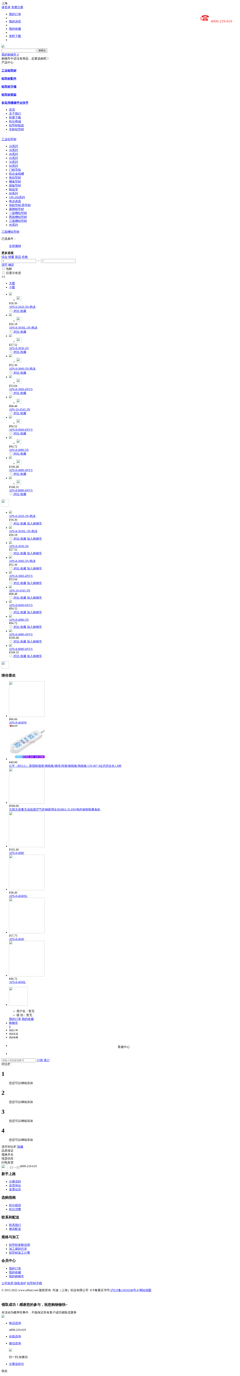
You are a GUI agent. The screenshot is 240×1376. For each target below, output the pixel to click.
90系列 (13, 224)
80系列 (13, 193)
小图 (12, 287)
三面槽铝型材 (18, 220)
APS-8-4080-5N (19, 449)
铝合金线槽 (16, 173)
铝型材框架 (9, 94)
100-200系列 (17, 197)
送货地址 (15, 1185)
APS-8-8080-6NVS (21, 490)
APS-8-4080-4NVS (21, 470)
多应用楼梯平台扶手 (15, 102)
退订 (47, 1060)
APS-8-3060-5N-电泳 (22, 368)
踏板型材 (15, 185)
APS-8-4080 (16, 852)
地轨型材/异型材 (20, 205)
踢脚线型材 (16, 209)
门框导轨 (15, 169)
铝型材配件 (9, 78)
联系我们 (15, 1225)
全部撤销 (15, 246)
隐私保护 (20, 1283)
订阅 (40, 1060)
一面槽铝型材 (18, 213)
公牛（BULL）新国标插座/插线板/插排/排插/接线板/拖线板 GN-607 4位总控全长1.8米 (65, 765)
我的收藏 (15, 28)
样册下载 (15, 117)
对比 (17, 311)
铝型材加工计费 (19, 1252)
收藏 (23, 311)
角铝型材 (15, 177)
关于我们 (15, 113)
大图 (12, 283)
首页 (12, 109)
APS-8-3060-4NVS (21, 389)
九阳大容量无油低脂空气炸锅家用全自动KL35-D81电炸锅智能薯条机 (54, 809)
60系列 (13, 165)
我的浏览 (15, 21)
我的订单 (15, 14)
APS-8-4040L (17, 982)
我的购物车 (16, 1276)
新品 (18, 256)
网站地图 (145, 1290)
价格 (25, 256)
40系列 (13, 154)
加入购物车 (34, 523)
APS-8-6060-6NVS (21, 429)
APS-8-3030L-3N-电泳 (23, 327)
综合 (5, 256)
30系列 (13, 150)
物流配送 (15, 1228)
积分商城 (15, 121)
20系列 (13, 146)
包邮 (9, 268)
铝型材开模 (9, 86)
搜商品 (42, 50)
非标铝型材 (16, 129)
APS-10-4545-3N (19, 409)
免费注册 (17, 7)
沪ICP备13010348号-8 (124, 1290)
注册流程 (15, 1181)
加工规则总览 (18, 1248)
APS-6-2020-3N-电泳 (22, 306)
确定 (11, 264)
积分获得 (15, 1205)
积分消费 (15, 1209)
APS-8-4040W (18, 722)
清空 (5, 264)
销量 (11, 256)
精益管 (13, 189)
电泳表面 (15, 201)
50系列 (13, 161)
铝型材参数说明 (19, 1244)
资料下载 (15, 36)
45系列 (13, 158)
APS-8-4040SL (18, 896)
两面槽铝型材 (18, 217)
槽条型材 (15, 181)
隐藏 (20, 1146)
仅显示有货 (13, 273)
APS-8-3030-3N (19, 348)
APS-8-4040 (16, 939)
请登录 (6, 7)
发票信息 (15, 1189)
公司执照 (8, 1283)
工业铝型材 (9, 70)
